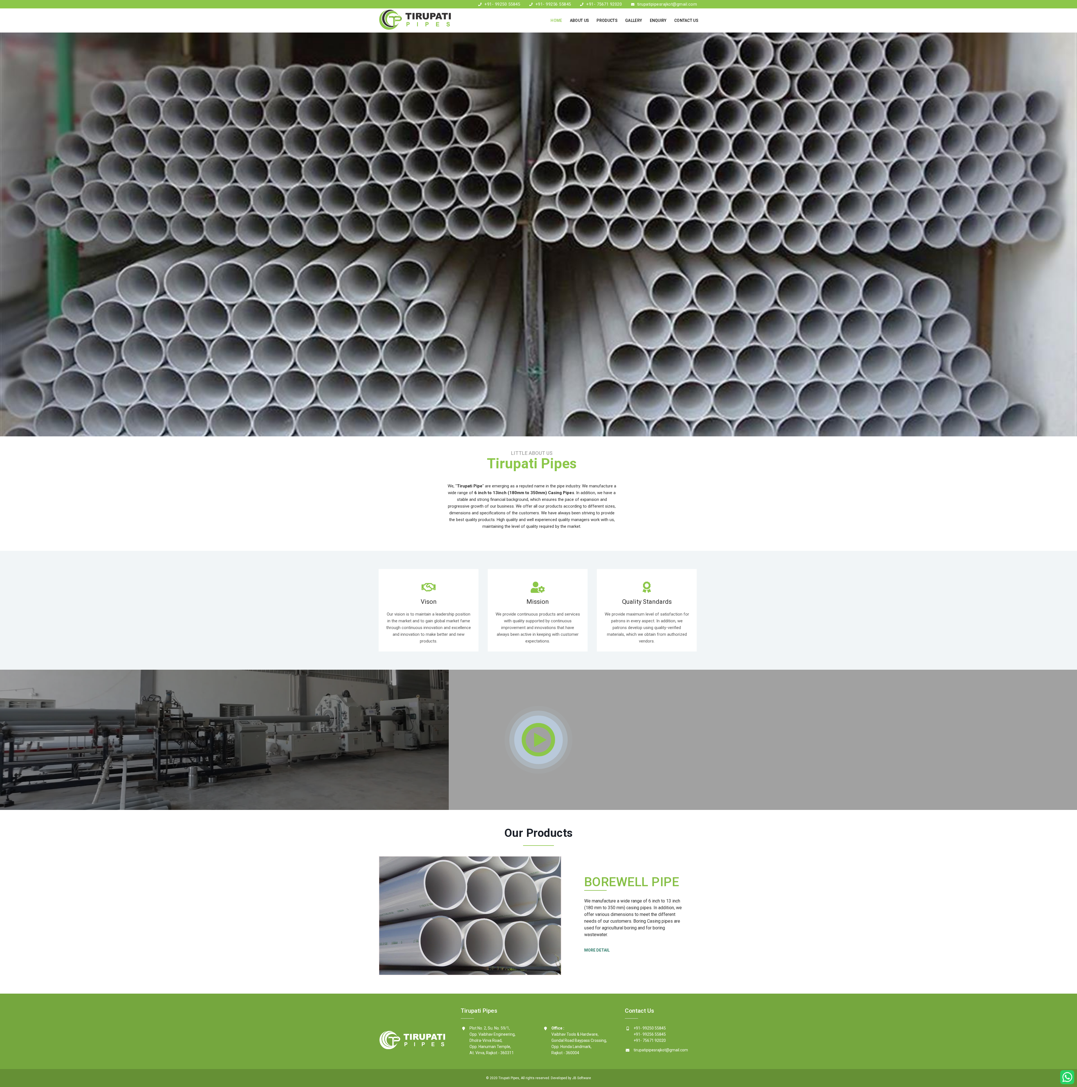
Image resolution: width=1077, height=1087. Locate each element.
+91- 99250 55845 (502, 4)
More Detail (597, 950)
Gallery (633, 20)
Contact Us (686, 20)
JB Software (581, 1078)
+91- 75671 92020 (604, 4)
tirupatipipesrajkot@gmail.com (667, 4)
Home (556, 20)
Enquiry (658, 20)
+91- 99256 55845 (553, 4)
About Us (579, 20)
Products (607, 20)
